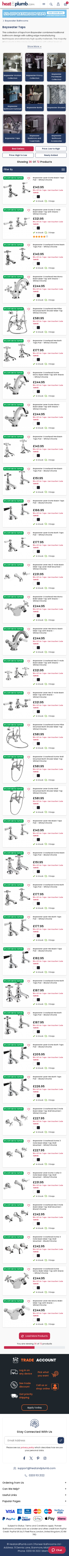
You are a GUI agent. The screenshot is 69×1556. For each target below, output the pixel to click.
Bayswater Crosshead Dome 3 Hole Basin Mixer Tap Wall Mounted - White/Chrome (47, 1143)
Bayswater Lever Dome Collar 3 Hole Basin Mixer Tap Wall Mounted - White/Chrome (47, 1175)
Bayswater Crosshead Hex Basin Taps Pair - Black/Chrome (47, 470)
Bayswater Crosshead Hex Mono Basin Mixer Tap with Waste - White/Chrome (48, 279)
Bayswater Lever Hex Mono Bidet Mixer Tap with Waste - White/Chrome (47, 1303)
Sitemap (46, 1551)
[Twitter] (31, 1458)
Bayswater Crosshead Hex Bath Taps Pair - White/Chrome (47, 342)
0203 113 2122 (36, 1475)
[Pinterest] (38, 1458)
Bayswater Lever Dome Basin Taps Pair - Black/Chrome (48, 502)
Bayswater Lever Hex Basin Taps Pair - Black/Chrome (47, 950)
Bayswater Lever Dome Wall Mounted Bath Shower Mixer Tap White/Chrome (48, 791)
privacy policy (27, 1447)
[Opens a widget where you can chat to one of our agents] (57, 1550)
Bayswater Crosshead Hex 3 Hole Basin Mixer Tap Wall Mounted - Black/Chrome (48, 1207)
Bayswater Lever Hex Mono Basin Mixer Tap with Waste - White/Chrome (48, 631)
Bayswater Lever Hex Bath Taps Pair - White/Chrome (47, 918)
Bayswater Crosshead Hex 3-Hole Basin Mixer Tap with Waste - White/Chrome (48, 663)
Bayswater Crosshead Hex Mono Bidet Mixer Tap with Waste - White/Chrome (48, 599)
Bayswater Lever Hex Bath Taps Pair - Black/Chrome (47, 1078)
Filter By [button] (8, 169)
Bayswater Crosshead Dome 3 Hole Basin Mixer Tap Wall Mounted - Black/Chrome (47, 1239)
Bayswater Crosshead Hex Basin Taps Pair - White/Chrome (47, 438)
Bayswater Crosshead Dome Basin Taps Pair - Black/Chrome (49, 854)
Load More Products (36, 1336)
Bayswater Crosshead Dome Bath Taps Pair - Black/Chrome (48, 982)
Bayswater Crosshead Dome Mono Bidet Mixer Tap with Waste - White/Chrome (48, 1271)
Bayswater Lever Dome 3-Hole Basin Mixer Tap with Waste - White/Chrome (46, 212)
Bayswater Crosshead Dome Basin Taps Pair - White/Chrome (49, 246)
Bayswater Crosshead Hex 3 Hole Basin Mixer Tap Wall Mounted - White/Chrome (48, 1111)
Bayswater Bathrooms (16, 20)
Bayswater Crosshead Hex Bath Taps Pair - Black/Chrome (47, 1014)
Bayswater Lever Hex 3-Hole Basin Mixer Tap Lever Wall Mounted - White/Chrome (48, 567)
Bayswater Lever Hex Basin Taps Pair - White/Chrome (47, 822)
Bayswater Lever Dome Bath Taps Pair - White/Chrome (48, 534)
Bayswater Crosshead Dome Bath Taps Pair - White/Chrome (48, 886)
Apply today (34, 1407)
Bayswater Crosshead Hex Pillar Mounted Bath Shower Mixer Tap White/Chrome (48, 311)
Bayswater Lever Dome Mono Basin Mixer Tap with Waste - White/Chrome (46, 407)
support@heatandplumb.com (37, 1468)
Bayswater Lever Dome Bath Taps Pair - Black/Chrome (48, 1046)
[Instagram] (45, 1458)
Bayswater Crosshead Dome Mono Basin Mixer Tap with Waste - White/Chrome (48, 375)
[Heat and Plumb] (18, 4)
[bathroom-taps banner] (34, 13)
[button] (58, 4)
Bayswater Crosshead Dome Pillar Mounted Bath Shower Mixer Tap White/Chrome (48, 727)
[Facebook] (24, 1458)
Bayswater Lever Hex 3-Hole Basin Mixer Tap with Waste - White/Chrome (48, 695)
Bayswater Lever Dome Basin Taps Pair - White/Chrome (48, 179)
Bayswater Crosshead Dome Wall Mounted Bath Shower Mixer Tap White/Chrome (48, 759)
